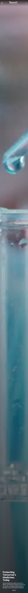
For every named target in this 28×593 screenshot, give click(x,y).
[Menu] (2, 3)
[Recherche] (26, 3)
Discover (14, 590)
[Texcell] (14, 3)
